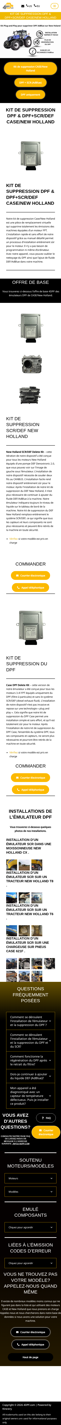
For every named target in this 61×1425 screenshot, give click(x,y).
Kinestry (7, 1408)
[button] (11, 865)
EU (38, 6)
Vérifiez (13, 538)
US (30, 6)
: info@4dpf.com (20, 1144)
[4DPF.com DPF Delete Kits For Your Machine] (8, 6)
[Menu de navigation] (55, 6)
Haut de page (30, 1357)
